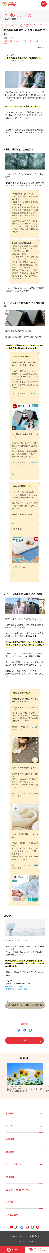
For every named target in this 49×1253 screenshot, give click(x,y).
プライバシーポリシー (17, 1236)
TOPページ (8, 25)
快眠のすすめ (16, 25)
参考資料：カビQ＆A (14, 986)
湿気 (5, 41)
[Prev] (3, 1077)
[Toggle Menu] (43, 4)
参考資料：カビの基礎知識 (16, 989)
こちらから (31, 393)
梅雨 (5, 43)
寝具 (31, 41)
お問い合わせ (35, 1236)
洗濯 (36, 41)
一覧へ (24, 1040)
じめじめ (17, 41)
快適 (25, 41)
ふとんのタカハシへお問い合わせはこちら (25, 1005)
